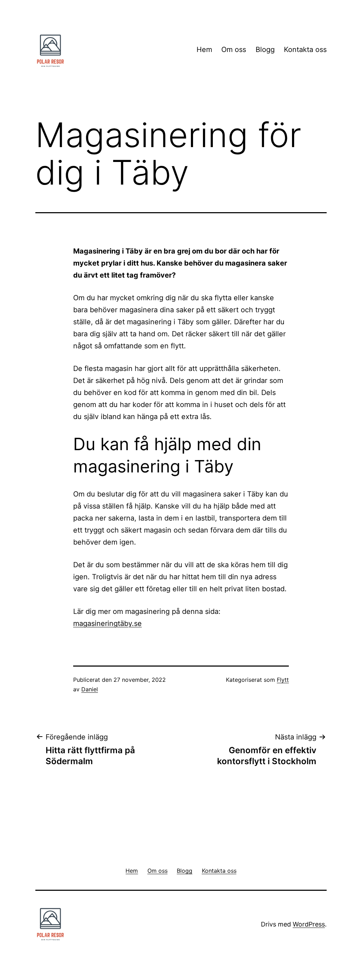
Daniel (89, 689)
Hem (204, 49)
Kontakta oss (305, 49)
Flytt (283, 679)
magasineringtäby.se (107, 623)
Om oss (233, 49)
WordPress (309, 924)
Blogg (265, 49)
